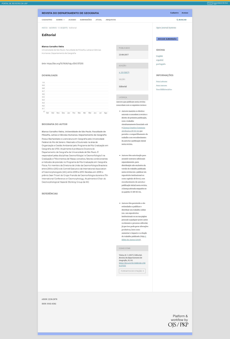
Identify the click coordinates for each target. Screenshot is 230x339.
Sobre (59, 20)
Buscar (182, 20)
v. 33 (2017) (62, 28)
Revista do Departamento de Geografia (70, 13)
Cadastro (47, 20)
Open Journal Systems (166, 27)
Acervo (53, 28)
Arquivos (111, 20)
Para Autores (161, 85)
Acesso (72, 20)
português (160, 64)
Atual (99, 20)
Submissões (86, 20)
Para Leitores (161, 81)
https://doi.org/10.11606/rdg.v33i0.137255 (65, 63)
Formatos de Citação (131, 271)
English (159, 56)
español (159, 60)
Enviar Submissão (167, 39)
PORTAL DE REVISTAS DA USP (15, 4)
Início (45, 28)
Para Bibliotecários (164, 89)
